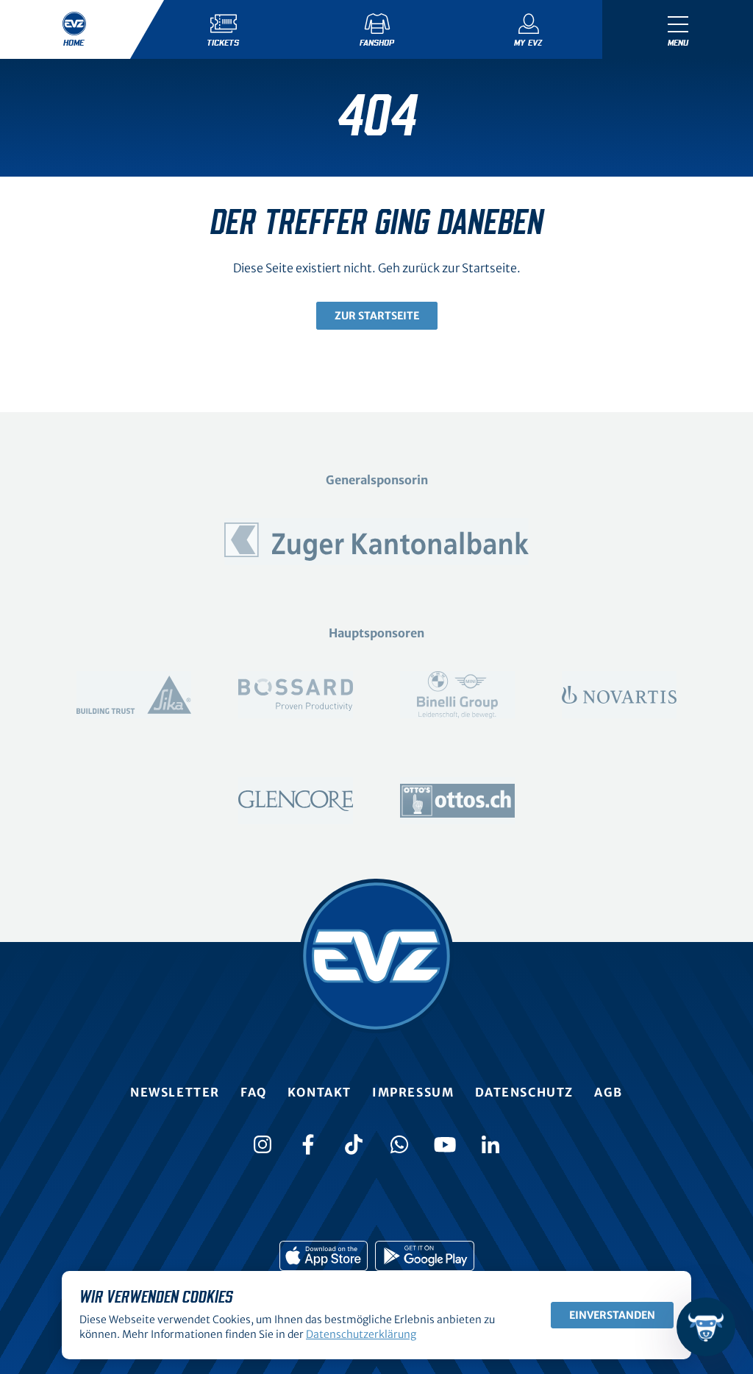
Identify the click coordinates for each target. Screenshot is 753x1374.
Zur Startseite (377, 315)
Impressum (413, 1092)
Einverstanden (612, 1315)
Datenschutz (524, 1092)
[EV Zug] (376, 956)
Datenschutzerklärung (361, 1334)
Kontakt (319, 1092)
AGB (608, 1092)
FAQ (253, 1092)
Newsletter (175, 1092)
